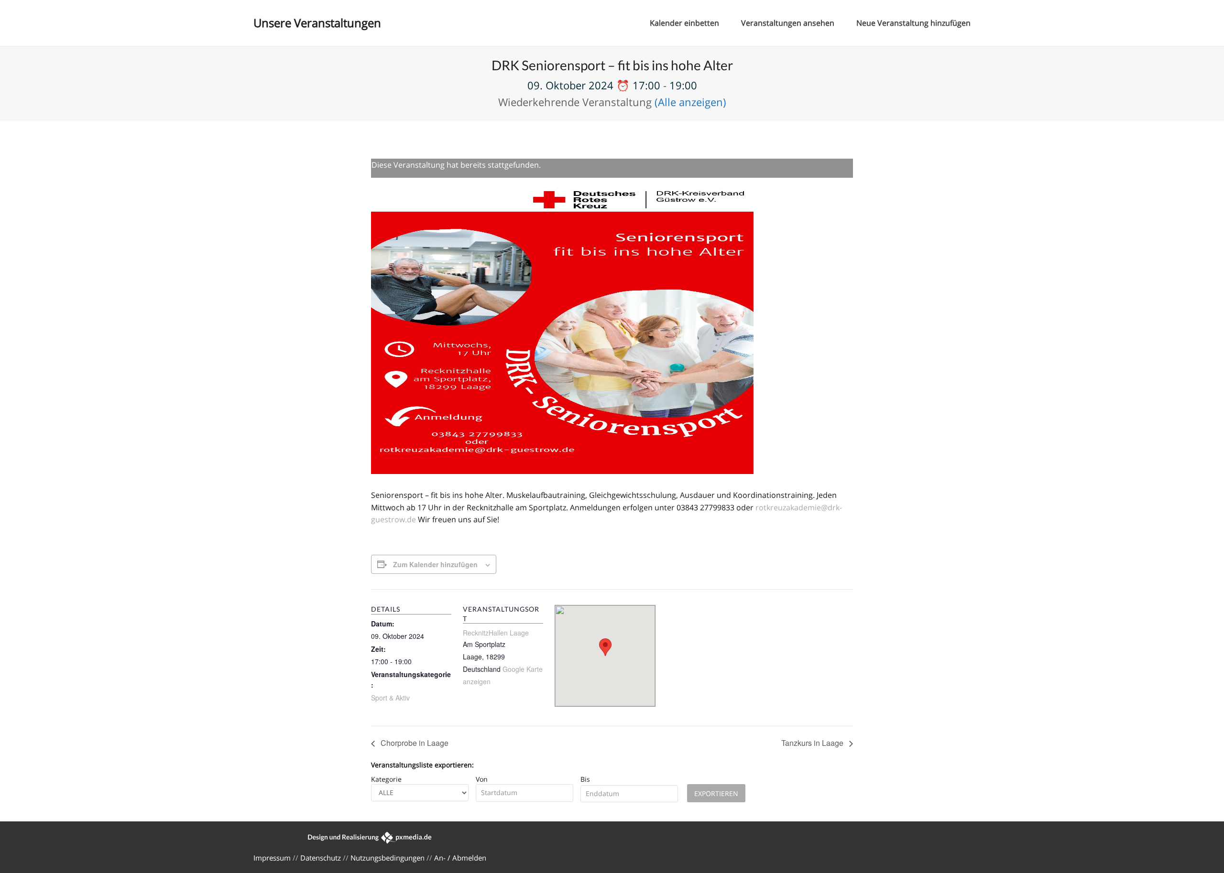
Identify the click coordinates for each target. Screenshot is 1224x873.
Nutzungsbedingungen (387, 857)
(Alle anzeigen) (690, 102)
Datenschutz (320, 857)
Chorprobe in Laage (413, 742)
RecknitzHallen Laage (496, 632)
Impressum (272, 857)
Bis (585, 779)
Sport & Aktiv (390, 697)
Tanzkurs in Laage (813, 742)
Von (482, 779)
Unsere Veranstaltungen (317, 23)
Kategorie (386, 779)
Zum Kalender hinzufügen (435, 564)
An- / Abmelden (460, 857)
